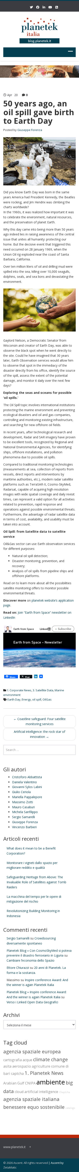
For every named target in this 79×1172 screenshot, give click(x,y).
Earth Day (13, 699)
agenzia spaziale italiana (31, 1099)
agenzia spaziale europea (32, 1051)
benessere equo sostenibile (34, 1107)
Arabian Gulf (13, 1083)
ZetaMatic (9, 1167)
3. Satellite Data (43, 690)
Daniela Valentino (24, 782)
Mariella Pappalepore (27, 797)
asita (7, 1066)
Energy (26, 699)
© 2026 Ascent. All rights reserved (25, 1163)
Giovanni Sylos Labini (27, 787)
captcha (17, 1073)
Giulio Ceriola (21, 792)
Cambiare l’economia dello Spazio (30, 960)
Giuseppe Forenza (29, 130)
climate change (50, 1059)
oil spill (36, 699)
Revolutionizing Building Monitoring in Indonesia (33, 913)
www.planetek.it (14, 1147)
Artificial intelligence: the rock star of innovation (39, 734)
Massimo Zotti (22, 802)
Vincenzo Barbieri (24, 827)
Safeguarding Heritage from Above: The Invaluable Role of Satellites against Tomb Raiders (36, 882)
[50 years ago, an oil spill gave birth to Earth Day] (39, 161)
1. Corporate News (19, 690)
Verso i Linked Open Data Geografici (32, 1002)
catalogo (70, 1107)
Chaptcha (64, 1092)
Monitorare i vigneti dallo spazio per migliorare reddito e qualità (32, 865)
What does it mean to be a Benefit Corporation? (31, 850)
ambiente (50, 1082)
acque (27, 1059)
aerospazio (21, 1066)
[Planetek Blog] (39, 28)
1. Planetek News (44, 1073)
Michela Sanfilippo (25, 812)
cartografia (12, 1059)
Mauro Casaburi (23, 807)
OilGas (47, 699)
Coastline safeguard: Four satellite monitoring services (39, 721)
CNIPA (30, 1083)
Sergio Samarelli (23, 817)
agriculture (41, 1066)
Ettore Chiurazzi (18, 968)
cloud (19, 1091)
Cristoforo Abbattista (27, 777)
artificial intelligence (41, 1091)
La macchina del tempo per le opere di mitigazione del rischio (34, 899)
